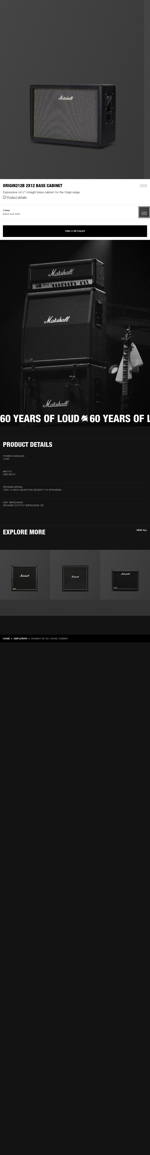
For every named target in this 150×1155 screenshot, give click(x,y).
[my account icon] (129, 16)
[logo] (14, 14)
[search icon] (123, 16)
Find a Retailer (75, 231)
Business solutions (89, 8)
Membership (110, 8)
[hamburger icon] (141, 16)
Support (113, 16)
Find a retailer (128, 8)
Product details (17, 197)
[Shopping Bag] (135, 16)
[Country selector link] (141, 7)
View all (141, 530)
